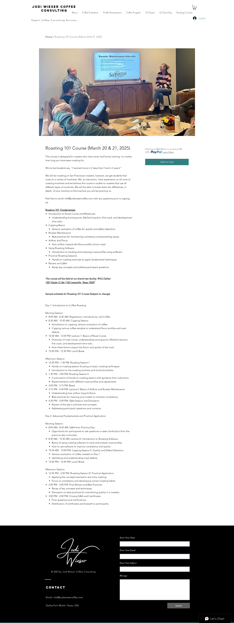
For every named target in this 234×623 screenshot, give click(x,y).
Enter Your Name (127, 538)
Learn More (168, 152)
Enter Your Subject (128, 563)
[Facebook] (65, 621)
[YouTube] (84, 621)
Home (49, 36)
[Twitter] (71, 621)
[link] (194, 7)
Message (123, 576)
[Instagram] (78, 621)
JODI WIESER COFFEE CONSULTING (54, 8)
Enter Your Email (127, 550)
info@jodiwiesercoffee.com (68, 597)
